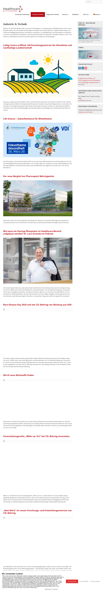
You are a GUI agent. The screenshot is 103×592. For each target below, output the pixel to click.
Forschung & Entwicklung (22, 14)
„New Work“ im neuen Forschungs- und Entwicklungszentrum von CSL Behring (37, 511)
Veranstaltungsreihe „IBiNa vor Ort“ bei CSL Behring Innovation (36, 436)
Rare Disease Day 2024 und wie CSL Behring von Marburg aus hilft (37, 304)
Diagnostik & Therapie (53, 14)
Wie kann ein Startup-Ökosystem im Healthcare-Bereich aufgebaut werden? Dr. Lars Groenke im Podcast (32, 232)
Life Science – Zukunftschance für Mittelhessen (27, 118)
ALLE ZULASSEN (72, 581)
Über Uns (85, 14)
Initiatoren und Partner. (85, 112)
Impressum (55, 589)
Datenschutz (48, 589)
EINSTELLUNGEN (95, 581)
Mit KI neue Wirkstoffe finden (18, 375)
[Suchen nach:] (94, 1)
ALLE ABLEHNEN (84, 581)
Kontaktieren (82, 100)
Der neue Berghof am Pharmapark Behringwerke (28, 176)
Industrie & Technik (37, 14)
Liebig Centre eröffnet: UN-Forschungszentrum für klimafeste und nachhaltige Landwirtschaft (37, 46)
